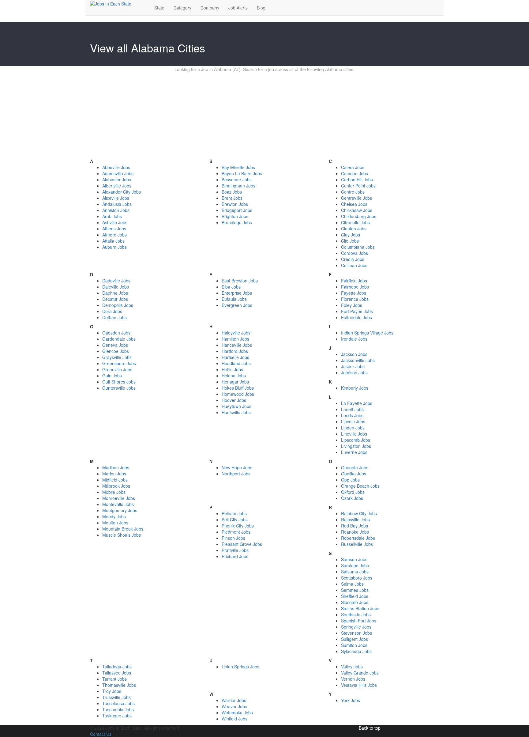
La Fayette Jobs (356, 403)
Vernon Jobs (353, 679)
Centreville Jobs (356, 198)
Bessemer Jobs (237, 179)
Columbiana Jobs (358, 247)
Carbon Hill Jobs (357, 179)
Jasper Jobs (353, 366)
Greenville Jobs (117, 369)
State (159, 8)
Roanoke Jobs (355, 532)
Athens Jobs (114, 228)
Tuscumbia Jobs (118, 709)
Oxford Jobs (353, 492)
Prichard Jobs (235, 556)
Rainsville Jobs (355, 519)
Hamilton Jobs (235, 339)
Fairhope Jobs (355, 287)
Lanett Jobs (352, 409)
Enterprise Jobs (237, 293)
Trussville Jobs (116, 697)
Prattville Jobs (235, 550)
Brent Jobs (232, 198)
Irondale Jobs (354, 339)
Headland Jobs (236, 363)
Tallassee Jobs (116, 673)
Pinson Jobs (233, 538)
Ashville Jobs (114, 222)
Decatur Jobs (115, 299)
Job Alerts (238, 8)
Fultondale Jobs (356, 317)
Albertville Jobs (116, 186)
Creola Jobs (352, 259)
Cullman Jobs (354, 265)
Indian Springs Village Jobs (367, 333)
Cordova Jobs (354, 253)
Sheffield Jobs (354, 596)
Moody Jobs (114, 516)
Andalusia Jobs (117, 204)
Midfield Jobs (115, 480)
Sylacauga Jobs (356, 651)
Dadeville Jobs (116, 281)
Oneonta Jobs (354, 467)
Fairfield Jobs (354, 281)
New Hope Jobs (237, 467)
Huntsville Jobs (236, 412)
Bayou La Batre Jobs (242, 173)
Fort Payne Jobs (357, 311)
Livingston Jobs (356, 446)
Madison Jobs (115, 467)
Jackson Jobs (354, 354)
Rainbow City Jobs (359, 513)
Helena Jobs (234, 375)
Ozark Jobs (352, 498)
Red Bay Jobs (354, 526)
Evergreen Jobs (237, 305)
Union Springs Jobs (240, 666)
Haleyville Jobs (236, 333)
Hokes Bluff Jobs (238, 388)
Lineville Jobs (354, 434)
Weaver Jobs (234, 706)
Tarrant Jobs (114, 679)
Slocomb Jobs (354, 602)
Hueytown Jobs (236, 406)
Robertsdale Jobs (358, 538)
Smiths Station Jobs (360, 608)
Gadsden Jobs (116, 333)
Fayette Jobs (353, 293)
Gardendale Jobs (119, 339)
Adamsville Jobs (117, 173)
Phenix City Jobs (238, 526)
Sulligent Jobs (354, 639)
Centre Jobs (353, 192)
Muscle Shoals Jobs (121, 535)
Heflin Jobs (232, 369)
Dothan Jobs (114, 317)
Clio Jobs (350, 241)
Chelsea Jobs (354, 204)
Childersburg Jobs (358, 216)
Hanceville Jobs (237, 345)
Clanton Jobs (353, 228)
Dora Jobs (112, 311)
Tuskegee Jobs (117, 715)
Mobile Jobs (114, 492)
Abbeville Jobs (116, 167)
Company (210, 8)
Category (182, 8)
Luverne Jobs (354, 452)
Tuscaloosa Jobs (118, 703)
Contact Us (100, 734)
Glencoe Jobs (115, 351)
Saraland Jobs (355, 565)
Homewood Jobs (238, 394)
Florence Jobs (355, 299)
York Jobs (350, 700)
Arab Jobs (112, 216)
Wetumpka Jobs (237, 712)
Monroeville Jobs (118, 498)
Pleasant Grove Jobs (242, 544)
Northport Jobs (236, 474)
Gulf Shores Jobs (119, 382)
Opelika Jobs (353, 474)
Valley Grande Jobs (360, 673)
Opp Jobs (350, 480)
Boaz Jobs (232, 192)
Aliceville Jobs (115, 198)
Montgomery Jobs (119, 510)
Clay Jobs (350, 235)
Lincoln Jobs (353, 421)
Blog (261, 8)
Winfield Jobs (234, 719)
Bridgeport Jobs (237, 210)
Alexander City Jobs (121, 192)
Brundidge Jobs (237, 222)
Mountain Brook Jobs (122, 529)
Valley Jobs (352, 666)
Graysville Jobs (117, 357)
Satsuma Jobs (355, 572)
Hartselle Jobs (235, 357)
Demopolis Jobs (117, 305)
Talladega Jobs (117, 666)
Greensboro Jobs (119, 363)
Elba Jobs (231, 287)
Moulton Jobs (115, 523)
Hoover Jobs (234, 400)
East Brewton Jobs (240, 281)
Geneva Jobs (115, 345)
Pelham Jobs (234, 513)
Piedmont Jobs (236, 532)
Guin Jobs (112, 375)
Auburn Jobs (114, 247)
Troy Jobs (111, 691)
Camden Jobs (354, 173)
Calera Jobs (352, 167)
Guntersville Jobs (119, 388)
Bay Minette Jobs (238, 167)
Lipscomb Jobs (355, 440)
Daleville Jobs (115, 287)
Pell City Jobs (235, 519)
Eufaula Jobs (234, 299)
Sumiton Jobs (354, 645)
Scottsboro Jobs (356, 578)
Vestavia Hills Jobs (359, 685)
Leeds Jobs (352, 415)
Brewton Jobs (235, 204)
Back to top (370, 728)
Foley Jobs (351, 305)
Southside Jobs (356, 614)
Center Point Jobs (358, 186)
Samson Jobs (354, 559)
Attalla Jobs (113, 241)
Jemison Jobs (354, 372)
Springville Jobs (356, 627)
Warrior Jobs (234, 700)
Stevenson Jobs (356, 633)
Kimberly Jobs (354, 388)
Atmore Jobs (114, 235)
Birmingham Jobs (238, 186)
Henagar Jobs (235, 382)
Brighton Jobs (235, 216)
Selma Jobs (352, 584)
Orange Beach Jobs (360, 486)
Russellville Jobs (357, 544)
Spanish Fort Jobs (358, 621)
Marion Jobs (114, 474)
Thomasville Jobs (119, 685)
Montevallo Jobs (118, 504)
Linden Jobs (353, 428)
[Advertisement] (264, 115)
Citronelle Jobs (355, 222)
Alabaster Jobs (116, 179)
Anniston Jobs (115, 210)
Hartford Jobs (235, 351)
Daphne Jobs (115, 293)
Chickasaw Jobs (356, 210)
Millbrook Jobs (116, 486)
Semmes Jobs (355, 590)
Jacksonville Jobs (358, 360)
